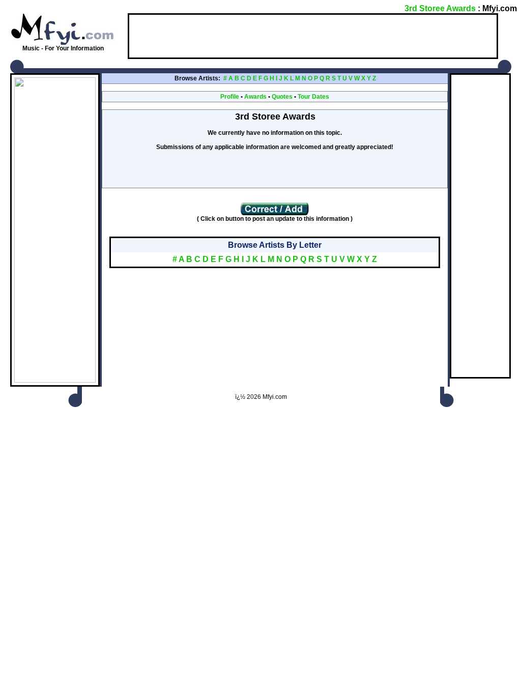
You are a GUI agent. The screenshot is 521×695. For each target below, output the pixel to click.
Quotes (282, 96)
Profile (229, 96)
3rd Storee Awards (440, 8)
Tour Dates (313, 96)
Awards (255, 96)
